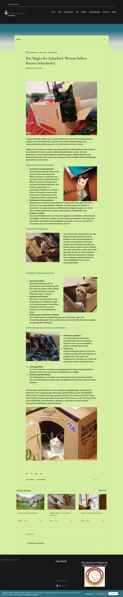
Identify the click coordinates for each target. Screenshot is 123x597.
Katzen (18, 39)
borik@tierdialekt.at (13, 4)
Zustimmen (113, 594)
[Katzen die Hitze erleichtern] (30, 502)
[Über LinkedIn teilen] (36, 474)
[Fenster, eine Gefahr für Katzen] (93, 502)
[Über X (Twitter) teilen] (31, 474)
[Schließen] (121, 593)
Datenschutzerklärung (31, 595)
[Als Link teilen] (41, 474)
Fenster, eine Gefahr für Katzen (91, 513)
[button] (104, 39)
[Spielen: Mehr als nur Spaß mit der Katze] (61, 502)
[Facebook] (57, 586)
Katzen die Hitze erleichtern (28, 513)
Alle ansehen (103, 490)
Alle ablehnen (101, 594)
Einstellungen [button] (89, 594)
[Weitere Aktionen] (96, 52)
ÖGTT (85, 565)
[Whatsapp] (66, 586)
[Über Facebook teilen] (27, 474)
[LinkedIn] (63, 586)
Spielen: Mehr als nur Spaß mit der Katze (60, 514)
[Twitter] (60, 586)
